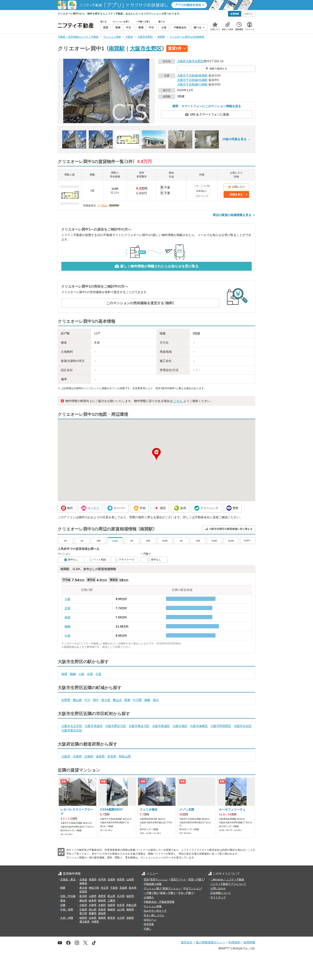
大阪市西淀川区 (115, 726)
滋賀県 (100, 756)
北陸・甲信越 (68, 896)
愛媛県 (92, 913)
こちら (178, 401)
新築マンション (172, 888)
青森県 (92, 879)
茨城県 (123, 887)
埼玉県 (104, 887)
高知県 (102, 913)
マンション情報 (153, 906)
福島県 (83, 883)
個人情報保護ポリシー (210, 942)
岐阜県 (92, 900)
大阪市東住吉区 (71, 730)
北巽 (67, 608)
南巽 (67, 617)
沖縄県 (95, 921)
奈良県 (111, 756)
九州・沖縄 (66, 917)
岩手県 (102, 879)
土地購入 (149, 897)
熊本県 (111, 917)
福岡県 (83, 917)
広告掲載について (220, 892)
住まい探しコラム (154, 915)
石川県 (121, 896)
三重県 (111, 900)
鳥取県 (102, 909)
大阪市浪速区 (94, 726)
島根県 (111, 909)
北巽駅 (203, 80)
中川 (87, 700)
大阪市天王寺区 (71, 726)
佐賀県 (92, 917)
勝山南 (77, 700)
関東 (62, 887)
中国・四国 (66, 909)
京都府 (88, 756)
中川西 (137, 700)
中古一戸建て (186, 892)
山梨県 (92, 896)
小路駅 (203, 84)
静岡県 (102, 900)
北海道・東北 (68, 879)
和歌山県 (125, 756)
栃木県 (132, 887)
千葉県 (114, 887)
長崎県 (102, 917)
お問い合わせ (218, 888)
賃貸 (146, 879)
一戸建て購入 (151, 892)
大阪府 (181, 61)
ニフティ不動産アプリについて (228, 883)
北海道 (83, 879)
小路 (67, 599)
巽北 (156, 700)
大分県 (121, 917)
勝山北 (117, 700)
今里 (67, 635)
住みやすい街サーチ (155, 910)
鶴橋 (67, 626)
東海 (62, 900)
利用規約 (234, 942)
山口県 (121, 909)
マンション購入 (153, 888)
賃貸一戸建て (196, 879)
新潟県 (83, 896)
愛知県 (83, 900)
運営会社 (187, 942)
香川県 (83, 913)
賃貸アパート (178, 879)
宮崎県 (130, 917)
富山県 (111, 896)
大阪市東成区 (161, 726)
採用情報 (249, 942)
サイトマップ (218, 897)
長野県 (102, 896)
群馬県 (83, 891)
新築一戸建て (168, 892)
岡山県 (92, 909)
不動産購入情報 (153, 883)
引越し (147, 928)
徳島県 (130, 909)
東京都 (83, 887)
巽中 (96, 700)
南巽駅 (117, 48)
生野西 (65, 700)
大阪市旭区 (179, 726)
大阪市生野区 (146, 48)
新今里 (105, 700)
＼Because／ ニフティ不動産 (227, 879)
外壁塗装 (149, 924)
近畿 (62, 905)
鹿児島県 (84, 921)
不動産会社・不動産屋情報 (159, 901)
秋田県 (121, 879)
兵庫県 (77, 756)
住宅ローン (150, 919)
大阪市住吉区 (243, 726)
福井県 (130, 896)
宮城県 (111, 879)
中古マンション (192, 888)
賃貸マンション (159, 879)
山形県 (130, 879)
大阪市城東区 (199, 726)
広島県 (83, 909)
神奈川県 (94, 887)
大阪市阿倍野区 (220, 726)
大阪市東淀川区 (139, 726)
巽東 (127, 700)
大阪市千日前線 (187, 75)
